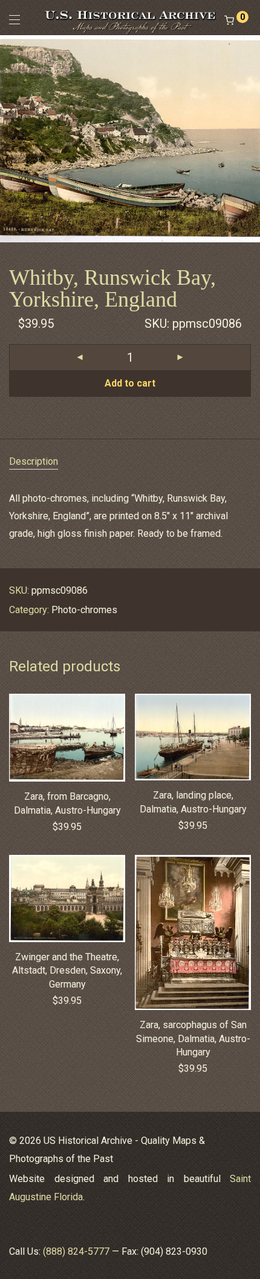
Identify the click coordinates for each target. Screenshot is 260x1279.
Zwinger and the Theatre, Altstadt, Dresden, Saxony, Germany (67, 970)
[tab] (130, 462)
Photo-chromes (84, 610)
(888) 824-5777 (76, 1251)
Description (33, 461)
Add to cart (130, 383)
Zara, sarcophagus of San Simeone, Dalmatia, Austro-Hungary (193, 1038)
